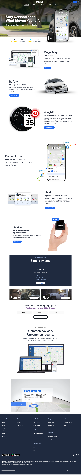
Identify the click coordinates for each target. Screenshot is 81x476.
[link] (40, 2)
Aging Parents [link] (36, 425)
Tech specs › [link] (17, 241)
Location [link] (30, 8)
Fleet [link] (49, 4)
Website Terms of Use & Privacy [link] (8, 470)
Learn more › (34, 298)
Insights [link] (44, 8)
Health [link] (3, 433)
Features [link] (26, 4)
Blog (65, 425)
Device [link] (51, 8)
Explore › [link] (47, 68)
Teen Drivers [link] (36, 422)
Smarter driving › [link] (49, 127)
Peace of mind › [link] (14, 95)
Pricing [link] (35, 4)
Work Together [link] (68, 422)
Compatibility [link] (36, 439)
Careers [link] (66, 428)
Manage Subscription (54, 439)
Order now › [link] (40, 283)
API (34, 450)
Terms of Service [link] (23, 464)
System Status (52, 428)
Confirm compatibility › (40, 317)
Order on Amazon (22, 428)
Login (70, 2)
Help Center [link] (51, 425)
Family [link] (42, 4)
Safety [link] (37, 8)
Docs (34, 447)
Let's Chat (51, 422)
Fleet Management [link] (38, 433)
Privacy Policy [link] (16, 464)
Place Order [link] (20, 425)
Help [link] (56, 4)
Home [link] (3, 422)
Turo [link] (34, 436)
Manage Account (52, 436)
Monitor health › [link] (50, 208)
